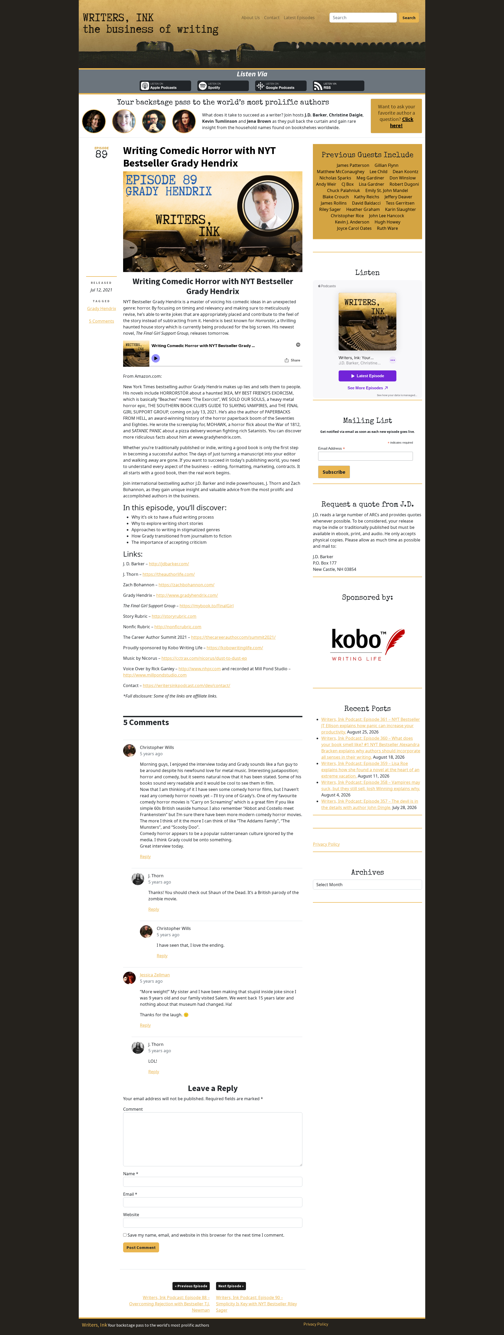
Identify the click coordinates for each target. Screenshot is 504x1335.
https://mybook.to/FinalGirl (207, 606)
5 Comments (101, 321)
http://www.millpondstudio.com (155, 675)
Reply (145, 856)
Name (130, 1174)
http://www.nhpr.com (199, 669)
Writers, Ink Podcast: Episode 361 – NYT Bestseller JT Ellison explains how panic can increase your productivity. (370, 725)
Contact (272, 17)
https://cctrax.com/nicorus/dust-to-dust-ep (204, 658)
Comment (133, 1109)
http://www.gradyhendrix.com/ (187, 595)
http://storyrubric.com (174, 616)
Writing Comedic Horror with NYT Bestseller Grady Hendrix (199, 156)
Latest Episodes (299, 17)
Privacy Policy (326, 844)
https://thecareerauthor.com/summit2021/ (233, 637)
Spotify (223, 86)
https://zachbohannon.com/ (186, 585)
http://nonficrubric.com (177, 627)
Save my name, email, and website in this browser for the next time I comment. (206, 1235)
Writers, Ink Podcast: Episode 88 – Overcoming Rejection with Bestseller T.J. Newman (169, 1299)
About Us (251, 17)
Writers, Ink (94, 1324)
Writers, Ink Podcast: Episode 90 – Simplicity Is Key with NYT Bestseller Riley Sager (256, 1299)
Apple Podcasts (165, 86)
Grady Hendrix (101, 308)
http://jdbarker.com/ (169, 564)
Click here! (401, 122)
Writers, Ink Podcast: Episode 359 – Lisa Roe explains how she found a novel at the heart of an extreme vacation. (370, 769)
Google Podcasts (281, 86)
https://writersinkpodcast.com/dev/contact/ (186, 685)
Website (131, 1214)
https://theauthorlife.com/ (169, 574)
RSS (338, 86)
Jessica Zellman (155, 975)
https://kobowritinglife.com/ (235, 648)
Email (130, 1194)
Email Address (331, 448)
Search (409, 17)
